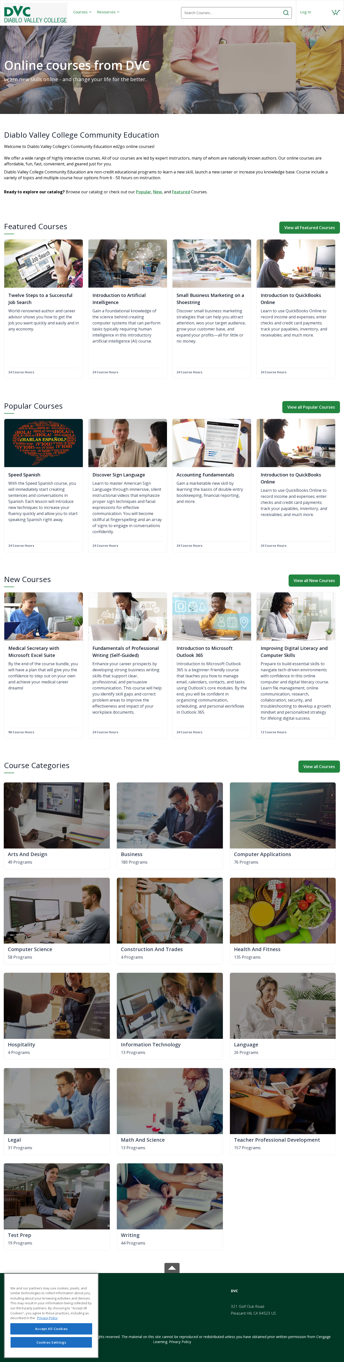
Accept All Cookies (51, 1328)
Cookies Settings (51, 1342)
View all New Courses (314, 580)
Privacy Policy (180, 1341)
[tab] (282, 1291)
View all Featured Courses (309, 227)
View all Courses (319, 766)
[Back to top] (172, 1267)
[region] (51, 1315)
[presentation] (82, 11)
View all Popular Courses (311, 407)
